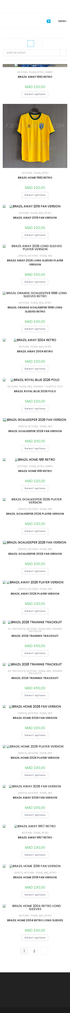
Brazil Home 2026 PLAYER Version (35, 758)
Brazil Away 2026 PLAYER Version (35, 594)
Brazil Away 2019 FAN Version (35, 218)
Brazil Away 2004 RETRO (35, 351)
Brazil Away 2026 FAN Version (35, 798)
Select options (35, 94)
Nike (41, 213)
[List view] (39, 43)
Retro (40, 72)
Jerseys (22, 255)
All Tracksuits (16, 628)
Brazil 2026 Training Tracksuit (35, 636)
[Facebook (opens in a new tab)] (32, 6)
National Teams (26, 72)
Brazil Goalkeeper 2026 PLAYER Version (35, 514)
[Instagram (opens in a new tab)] (38, 6)
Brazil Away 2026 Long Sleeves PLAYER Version (35, 262)
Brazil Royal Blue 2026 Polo (35, 391)
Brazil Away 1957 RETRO (35, 837)
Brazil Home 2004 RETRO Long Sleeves (35, 920)
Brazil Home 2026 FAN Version (35, 718)
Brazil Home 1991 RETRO (35, 471)
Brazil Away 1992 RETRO (35, 77)
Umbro (49, 72)
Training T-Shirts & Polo (48, 386)
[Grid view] (30, 43)
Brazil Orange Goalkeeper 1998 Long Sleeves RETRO (35, 309)
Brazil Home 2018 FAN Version (35, 877)
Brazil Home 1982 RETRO (35, 178)
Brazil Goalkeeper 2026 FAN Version (35, 431)
